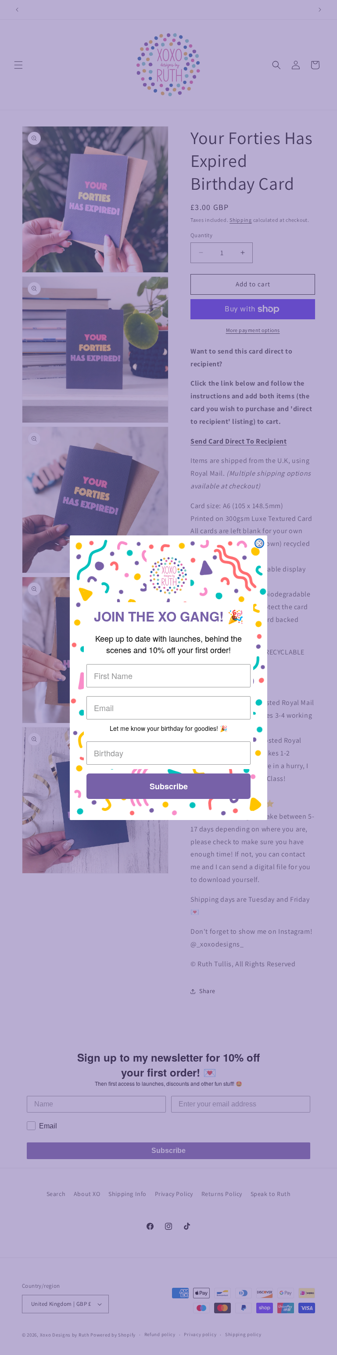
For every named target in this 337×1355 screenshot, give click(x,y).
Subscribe (169, 786)
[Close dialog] (259, 543)
